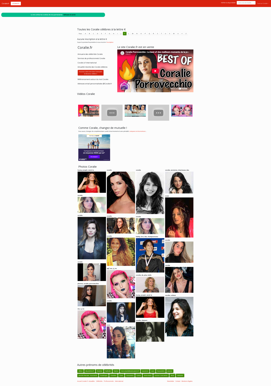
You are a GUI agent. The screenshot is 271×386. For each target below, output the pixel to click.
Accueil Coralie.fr (82, 381)
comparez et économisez (137, 131)
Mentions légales (187, 381)
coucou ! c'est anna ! (161, 375)
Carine (139, 375)
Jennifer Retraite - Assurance (88, 375)
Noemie (99, 371)
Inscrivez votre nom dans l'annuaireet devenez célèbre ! (90, 73)
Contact (177, 381)
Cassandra (129, 375)
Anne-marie (147, 375)
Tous (80, 33)
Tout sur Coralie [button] (262, 3)
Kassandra (160, 371)
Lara (152, 371)
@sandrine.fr (90, 371)
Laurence (145, 371)
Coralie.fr (5, 3)
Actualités (91, 381)
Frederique (103, 375)
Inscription (110, 42)
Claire (121, 375)
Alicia (172, 375)
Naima (116, 371)
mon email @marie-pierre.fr (130, 371)
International (119, 381)
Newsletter (170, 381)
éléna (80, 371)
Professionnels (109, 381)
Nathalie (108, 371)
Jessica (170, 371)
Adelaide (180, 375)
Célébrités (15, 3)
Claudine (113, 375)
